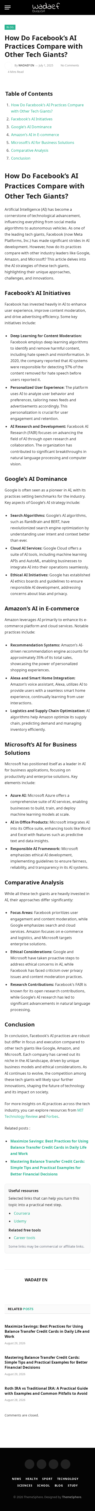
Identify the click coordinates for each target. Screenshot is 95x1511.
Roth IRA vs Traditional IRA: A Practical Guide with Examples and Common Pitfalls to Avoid (46, 1391)
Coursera (22, 1213)
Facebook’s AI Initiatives (32, 119)
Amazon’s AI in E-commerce (35, 134)
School (43, 1485)
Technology (67, 1479)
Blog (10, 27)
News (16, 1479)
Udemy (20, 1221)
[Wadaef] (47, 7)
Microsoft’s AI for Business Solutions (42, 142)
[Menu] (8, 7)
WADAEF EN (26, 65)
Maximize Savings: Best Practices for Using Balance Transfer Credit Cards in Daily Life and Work (47, 1331)
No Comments (70, 65)
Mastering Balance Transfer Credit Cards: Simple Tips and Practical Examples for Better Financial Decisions (46, 1362)
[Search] (80, 7)
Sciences (25, 1485)
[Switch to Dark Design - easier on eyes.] (87, 8)
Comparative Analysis (29, 150)
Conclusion (20, 158)
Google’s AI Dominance (31, 126)
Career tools (24, 1237)
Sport (47, 1479)
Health (32, 1479)
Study (73, 1485)
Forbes (52, 1116)
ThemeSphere (71, 1497)
